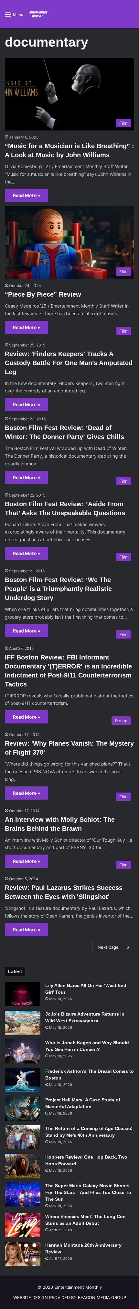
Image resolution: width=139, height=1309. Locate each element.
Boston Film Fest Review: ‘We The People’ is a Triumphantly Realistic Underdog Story (58, 588)
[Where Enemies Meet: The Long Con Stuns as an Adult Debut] (22, 1225)
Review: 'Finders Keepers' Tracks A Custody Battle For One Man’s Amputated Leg (69, 362)
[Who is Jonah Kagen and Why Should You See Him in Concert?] (22, 1051)
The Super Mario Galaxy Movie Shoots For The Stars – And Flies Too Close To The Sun (88, 1192)
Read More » (26, 195)
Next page (108, 947)
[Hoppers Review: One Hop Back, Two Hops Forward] (22, 1166)
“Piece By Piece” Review (43, 294)
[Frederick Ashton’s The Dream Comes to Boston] (22, 1080)
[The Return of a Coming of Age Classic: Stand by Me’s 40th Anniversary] (22, 1137)
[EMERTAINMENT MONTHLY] (38, 14)
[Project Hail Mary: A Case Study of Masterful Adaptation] (22, 1109)
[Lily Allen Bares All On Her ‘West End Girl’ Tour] (22, 994)
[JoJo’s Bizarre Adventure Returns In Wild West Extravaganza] (22, 1023)
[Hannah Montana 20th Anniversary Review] (22, 1254)
